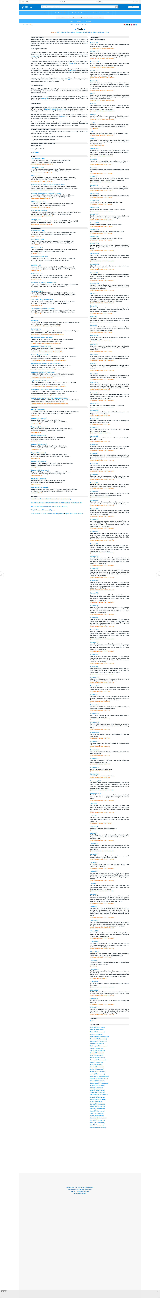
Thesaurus (79, 32)
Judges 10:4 (94, 833)
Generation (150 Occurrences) (99, 1078)
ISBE (58, 32)
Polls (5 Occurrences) (96, 1055)
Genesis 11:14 (94, 200)
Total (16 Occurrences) (96, 1048)
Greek (85, 32)
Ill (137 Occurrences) (96, 1102)
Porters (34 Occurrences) (97, 1085)
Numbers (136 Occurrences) (98, 1039)
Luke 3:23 (68, 80)
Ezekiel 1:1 (72, 70)
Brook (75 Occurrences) (97, 1115)
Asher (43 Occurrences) (97, 1067)
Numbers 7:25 (94, 544)
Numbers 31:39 (94, 741)
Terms (107, 32)
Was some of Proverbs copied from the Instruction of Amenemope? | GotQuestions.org (56, 502)
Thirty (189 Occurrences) (97, 1032)
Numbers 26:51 (94, 705)
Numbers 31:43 (94, 758)
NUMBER (36, 152)
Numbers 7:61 (94, 617)
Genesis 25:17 (94, 254)
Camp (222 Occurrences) (97, 1120)
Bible (24, 24)
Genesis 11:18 (94, 223)
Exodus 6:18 (93, 316)
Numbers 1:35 (94, 410)
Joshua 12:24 (94, 826)
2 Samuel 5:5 (94, 990)
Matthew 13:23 (94, 51)
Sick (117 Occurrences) (97, 1113)
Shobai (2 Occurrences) (97, 1069)
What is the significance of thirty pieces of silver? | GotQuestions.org (51, 499)
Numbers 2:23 (94, 436)
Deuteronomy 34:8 (95, 793)
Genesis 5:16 (94, 176)
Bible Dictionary (47, 513)
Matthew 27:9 (94, 81)
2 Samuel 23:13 (94, 1007)
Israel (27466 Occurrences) (98, 1127)
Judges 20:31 (94, 906)
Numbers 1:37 (94, 419)
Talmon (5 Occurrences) (97, 1053)
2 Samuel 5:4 (72, 63)
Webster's (63, 32)
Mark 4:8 (92, 93)
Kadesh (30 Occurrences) (97, 1027)
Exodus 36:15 (94, 374)
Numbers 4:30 (94, 464)
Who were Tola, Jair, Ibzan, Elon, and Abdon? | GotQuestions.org (49, 506)
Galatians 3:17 (94, 149)
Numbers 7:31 (94, 556)
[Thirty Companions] (158, 579)
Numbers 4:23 (94, 453)
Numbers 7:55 (94, 605)
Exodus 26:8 (93, 363)
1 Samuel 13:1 (94, 960)
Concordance (71, 32)
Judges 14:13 (94, 883)
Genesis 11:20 (94, 229)
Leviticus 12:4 (94, 393)
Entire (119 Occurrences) (97, 1106)
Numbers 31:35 (94, 713)
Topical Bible (68, 513)
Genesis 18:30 (94, 243)
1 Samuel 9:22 (94, 941)
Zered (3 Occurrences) (96, 1034)
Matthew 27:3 (94, 70)
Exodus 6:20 (93, 325)
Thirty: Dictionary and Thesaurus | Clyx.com (43, 510)
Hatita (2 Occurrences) (96, 1088)
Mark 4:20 (93, 104)
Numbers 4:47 (94, 509)
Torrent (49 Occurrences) (97, 1050)
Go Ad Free (3, 1291)
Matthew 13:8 (94, 43)
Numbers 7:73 (94, 642)
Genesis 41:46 (35, 56)
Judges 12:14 (94, 854)
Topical (27, 24)
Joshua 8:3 (93, 816)
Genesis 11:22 (94, 236)
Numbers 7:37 (94, 568)
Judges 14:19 (94, 894)
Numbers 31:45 (94, 774)
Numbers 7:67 (94, 630)
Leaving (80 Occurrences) (97, 1104)
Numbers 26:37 (94, 694)
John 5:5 (92, 131)
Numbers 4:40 (94, 491)
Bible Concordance (36, 513)
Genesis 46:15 (94, 283)
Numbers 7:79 (94, 654)
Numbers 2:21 (94, 427)
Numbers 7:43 (94, 581)
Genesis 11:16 (94, 207)
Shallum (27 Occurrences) (97, 1108)
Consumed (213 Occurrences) (99, 1095)
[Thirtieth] (2, 579)
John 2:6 (92, 123)
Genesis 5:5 (93, 168)
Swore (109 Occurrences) (97, 1097)
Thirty (92, 1021)
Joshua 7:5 (93, 803)
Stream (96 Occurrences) (97, 1092)
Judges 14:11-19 (63, 116)
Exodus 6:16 (93, 306)
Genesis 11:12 (94, 194)
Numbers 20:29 (94, 677)
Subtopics (101, 32)
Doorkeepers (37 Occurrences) (99, 1083)
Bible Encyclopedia (58, 513)
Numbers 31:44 (94, 767)
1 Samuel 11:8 (94, 952)
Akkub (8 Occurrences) (96, 1062)
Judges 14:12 (94, 871)
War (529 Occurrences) (97, 1125)
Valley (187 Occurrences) (97, 1122)
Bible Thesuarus (78, 513)
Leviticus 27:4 (94, 403)
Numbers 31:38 (94, 732)
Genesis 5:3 (93, 159)
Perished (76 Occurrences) (98, 1071)
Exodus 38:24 (94, 382)
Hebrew (90, 32)
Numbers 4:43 (94, 500)
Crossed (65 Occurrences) (98, 1060)
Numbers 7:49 (94, 593)
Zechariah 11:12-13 (51, 109)
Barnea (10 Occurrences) (97, 1057)
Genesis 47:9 (94, 294)
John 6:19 (93, 138)
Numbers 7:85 (94, 667)
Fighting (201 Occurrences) (98, 1099)
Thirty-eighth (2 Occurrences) (98, 1046)
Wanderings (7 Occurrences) (98, 1041)
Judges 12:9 (94, 843)
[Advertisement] (80, 1161)
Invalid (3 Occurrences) (97, 1043)
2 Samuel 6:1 (94, 999)
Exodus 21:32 (94, 354)
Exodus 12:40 (94, 335)
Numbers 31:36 (94, 722)
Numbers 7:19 (94, 531)
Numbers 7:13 (94, 519)
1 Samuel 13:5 (94, 969)
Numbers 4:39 (94, 483)
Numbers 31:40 (94, 750)
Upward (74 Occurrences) (97, 1111)
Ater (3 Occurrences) (96, 1064)
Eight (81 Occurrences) (97, 1029)
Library (95, 32)
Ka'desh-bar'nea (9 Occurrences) (99, 1036)
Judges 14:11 (94, 863)
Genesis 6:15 (94, 185)
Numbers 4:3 (44, 98)
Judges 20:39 (94, 920)
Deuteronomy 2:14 (95, 781)
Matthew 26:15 (61, 109)
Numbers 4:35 (94, 474)
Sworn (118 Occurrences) (97, 1090)
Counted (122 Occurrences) (98, 1118)
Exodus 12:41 (94, 344)
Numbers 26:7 (94, 686)
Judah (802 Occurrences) (97, 1074)
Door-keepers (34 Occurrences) (99, 1076)
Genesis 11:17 (94, 214)
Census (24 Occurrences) (97, 1081)
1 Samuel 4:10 (94, 931)
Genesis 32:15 (94, 264)
